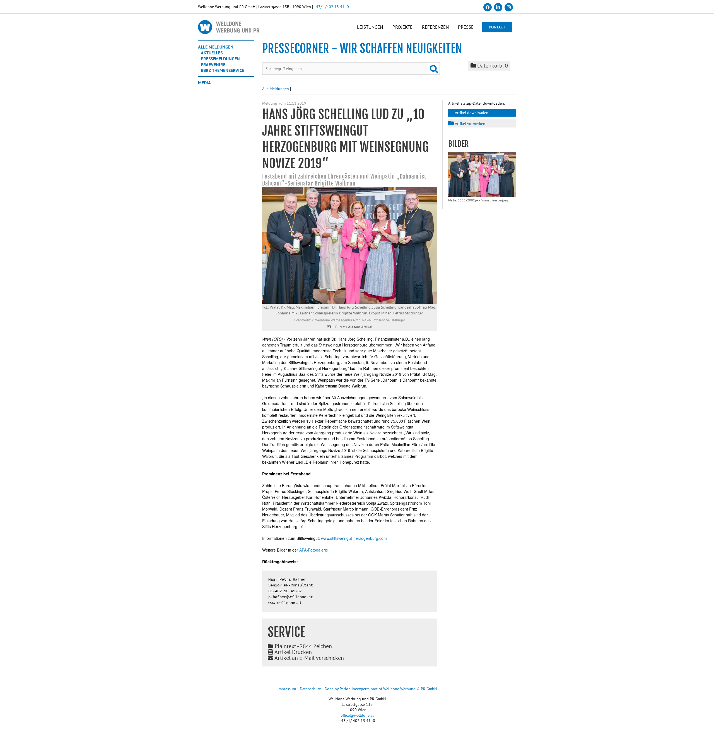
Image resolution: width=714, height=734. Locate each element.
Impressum (287, 688)
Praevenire (213, 64)
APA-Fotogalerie (313, 550)
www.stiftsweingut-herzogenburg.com (354, 538)
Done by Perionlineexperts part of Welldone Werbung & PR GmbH (381, 688)
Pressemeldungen (220, 58)
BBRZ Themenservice (222, 70)
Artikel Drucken (292, 652)
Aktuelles (212, 53)
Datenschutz (310, 688)
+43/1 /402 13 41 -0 (331, 6)
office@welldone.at (357, 715)
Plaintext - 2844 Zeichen (302, 646)
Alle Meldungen (215, 47)
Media (204, 82)
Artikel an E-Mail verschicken (308, 657)
